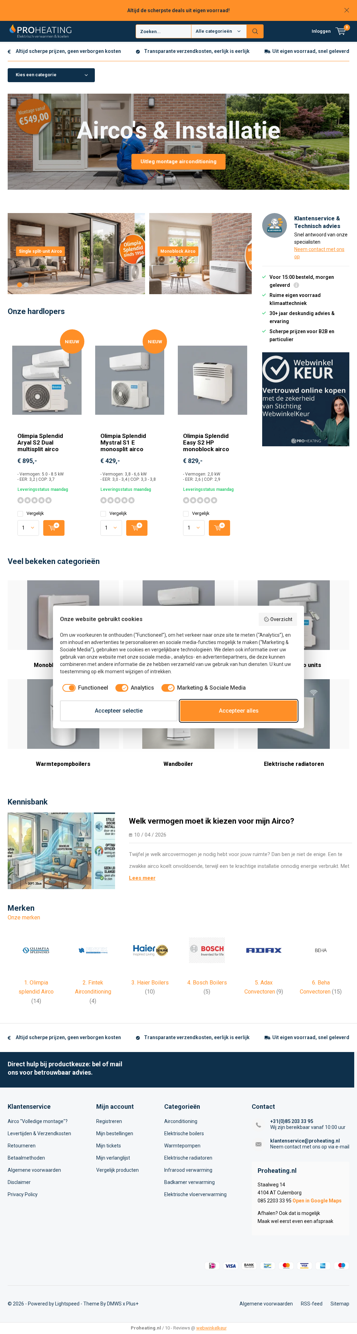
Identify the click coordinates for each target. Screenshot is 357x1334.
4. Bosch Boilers (207, 987)
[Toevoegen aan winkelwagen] (53, 528)
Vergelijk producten (117, 1170)
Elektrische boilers (184, 1133)
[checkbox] (84, 688)
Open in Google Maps (317, 1200)
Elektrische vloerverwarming (195, 1194)
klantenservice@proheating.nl (305, 1141)
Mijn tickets (108, 1145)
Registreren (109, 1121)
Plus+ (132, 1303)
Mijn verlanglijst (113, 1158)
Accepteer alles (239, 710)
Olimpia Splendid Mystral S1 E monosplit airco (123, 442)
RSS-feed (311, 1303)
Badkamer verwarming (189, 1182)
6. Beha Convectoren (321, 987)
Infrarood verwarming (188, 1170)
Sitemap (340, 1303)
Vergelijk (35, 513)
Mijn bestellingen (114, 1133)
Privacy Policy (23, 1194)
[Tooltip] (296, 286)
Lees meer (142, 878)
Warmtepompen (182, 1145)
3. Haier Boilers (150, 987)
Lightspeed (67, 1303)
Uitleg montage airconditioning (178, 161)
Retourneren (22, 1145)
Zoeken (255, 31)
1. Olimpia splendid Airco (36, 991)
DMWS (114, 1303)
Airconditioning (180, 1121)
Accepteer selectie (119, 710)
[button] (19, 284)
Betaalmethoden (26, 1158)
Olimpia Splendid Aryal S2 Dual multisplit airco (40, 442)
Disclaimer (19, 1182)
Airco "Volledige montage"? (38, 1121)
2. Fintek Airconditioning (93, 991)
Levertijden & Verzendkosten (39, 1133)
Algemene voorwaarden (34, 1170)
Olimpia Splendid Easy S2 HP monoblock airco (206, 442)
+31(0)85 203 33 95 (291, 1121)
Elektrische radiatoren (188, 1158)
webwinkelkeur (211, 1328)
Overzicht (281, 619)
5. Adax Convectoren (263, 987)
